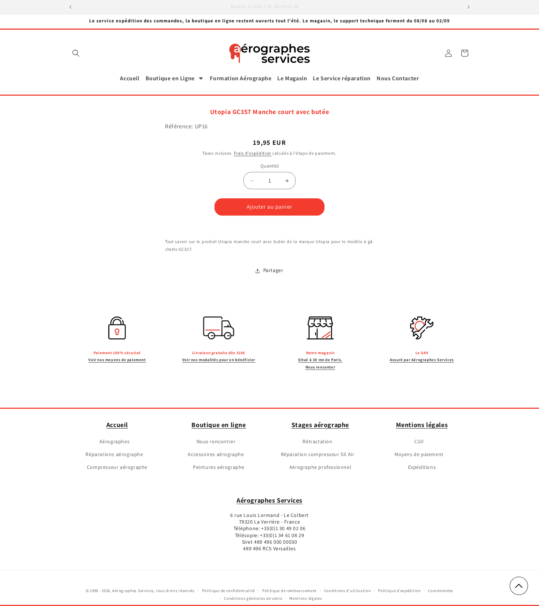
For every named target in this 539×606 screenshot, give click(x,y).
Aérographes (114, 441)
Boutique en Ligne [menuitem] (170, 78)
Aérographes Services (269, 500)
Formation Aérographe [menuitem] (240, 78)
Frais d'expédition (253, 153)
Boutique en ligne (218, 424)
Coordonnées (440, 590)
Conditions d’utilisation (347, 590)
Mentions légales (422, 424)
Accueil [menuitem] (129, 78)
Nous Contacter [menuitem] (398, 78)
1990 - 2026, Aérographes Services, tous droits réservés (142, 590)
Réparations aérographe (114, 454)
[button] (76, 53)
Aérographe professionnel (320, 467)
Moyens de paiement (419, 454)
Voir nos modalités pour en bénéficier (218, 359)
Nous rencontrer (216, 441)
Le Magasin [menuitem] (292, 78)
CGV (419, 441)
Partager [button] (273, 270)
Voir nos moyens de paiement (117, 359)
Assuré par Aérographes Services (422, 359)
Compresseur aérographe (117, 467)
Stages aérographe (320, 424)
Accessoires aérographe (216, 454)
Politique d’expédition (399, 590)
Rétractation (317, 441)
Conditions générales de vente (253, 598)
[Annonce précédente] (70, 7)
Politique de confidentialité (228, 590)
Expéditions (422, 467)
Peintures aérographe (219, 467)
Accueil (117, 424)
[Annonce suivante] (469, 7)
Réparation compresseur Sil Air (318, 454)
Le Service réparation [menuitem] (342, 78)
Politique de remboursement (289, 590)
